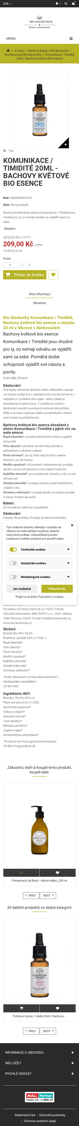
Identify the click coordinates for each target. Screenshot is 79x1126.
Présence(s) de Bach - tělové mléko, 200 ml (39, 880)
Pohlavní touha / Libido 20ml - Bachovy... (39, 1016)
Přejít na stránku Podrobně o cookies (39, 596)
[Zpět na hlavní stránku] (8, 50)
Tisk (11, 150)
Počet (7, 258)
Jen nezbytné (22, 588)
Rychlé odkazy (18, 1074)
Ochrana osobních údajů (40, 1121)
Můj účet (13, 1063)
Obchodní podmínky (52, 1115)
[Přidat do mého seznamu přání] (53, 274)
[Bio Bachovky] (39, 22)
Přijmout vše (57, 588)
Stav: (6, 204)
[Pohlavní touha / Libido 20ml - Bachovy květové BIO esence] (39, 965)
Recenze (39, 303)
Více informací (39, 294)
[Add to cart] (21, 1008)
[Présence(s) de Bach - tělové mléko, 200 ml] (39, 830)
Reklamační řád (25, 1115)
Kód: (6, 197)
